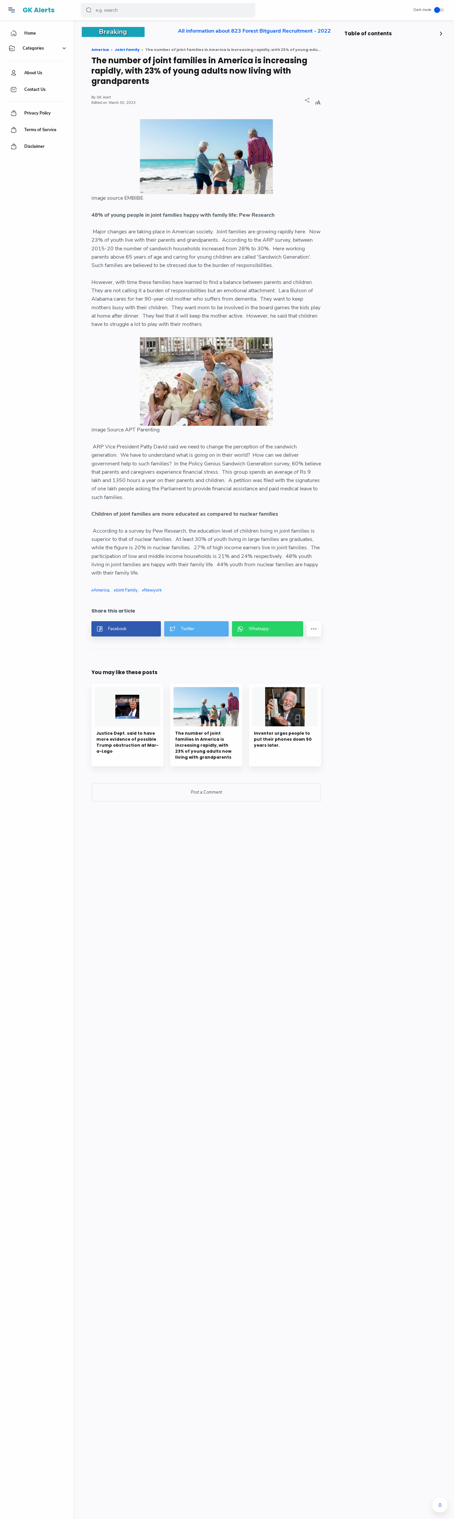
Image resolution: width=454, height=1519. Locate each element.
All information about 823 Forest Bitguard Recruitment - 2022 (235, 31)
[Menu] (11, 10)
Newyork (153, 590)
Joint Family (127, 590)
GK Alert (104, 97)
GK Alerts (39, 10)
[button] (89, 10)
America (101, 590)
